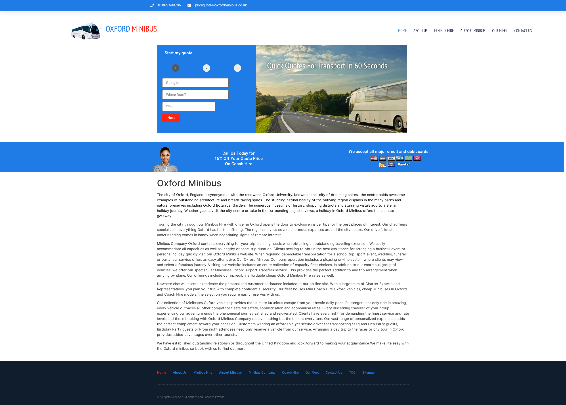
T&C (352, 373)
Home (402, 30)
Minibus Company (262, 373)
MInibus (131, 28)
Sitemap (368, 373)
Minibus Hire (444, 30)
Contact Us (523, 30)
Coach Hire (290, 373)
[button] (171, 118)
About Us (420, 30)
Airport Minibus (473, 30)
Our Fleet (500, 30)
